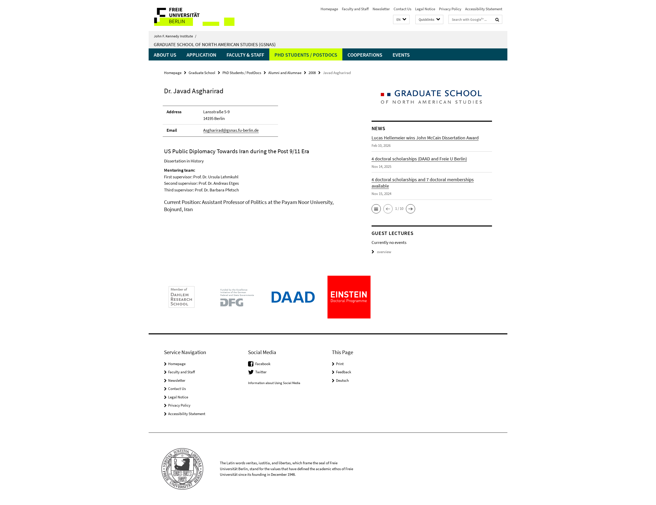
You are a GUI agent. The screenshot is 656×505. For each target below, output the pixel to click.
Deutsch (342, 380)
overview (384, 251)
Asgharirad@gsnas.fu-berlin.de (231, 130)
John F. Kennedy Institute (175, 36)
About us (165, 54)
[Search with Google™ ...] (497, 19)
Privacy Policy (450, 8)
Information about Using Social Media (274, 383)
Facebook (262, 363)
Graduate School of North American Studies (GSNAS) (215, 44)
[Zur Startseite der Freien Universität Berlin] (191, 15)
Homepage (329, 8)
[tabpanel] (258, 156)
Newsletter (381, 8)
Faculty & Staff (245, 54)
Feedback (343, 371)
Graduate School (202, 72)
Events (401, 54)
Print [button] (340, 363)
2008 (312, 72)
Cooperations (364, 54)
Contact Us (402, 8)
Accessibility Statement (483, 8)
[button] (401, 19)
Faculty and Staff (355, 8)
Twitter (260, 371)
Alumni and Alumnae (284, 72)
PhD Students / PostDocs (305, 54)
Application (201, 54)
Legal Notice (425, 8)
